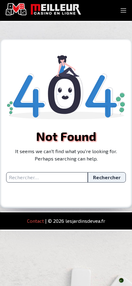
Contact (35, 221)
